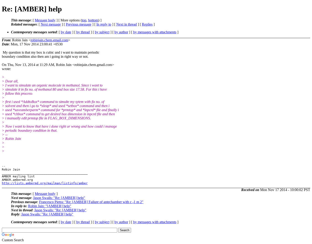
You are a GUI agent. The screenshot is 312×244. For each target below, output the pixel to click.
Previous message (78, 24)
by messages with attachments (154, 32)
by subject (102, 32)
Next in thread (126, 24)
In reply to (103, 24)
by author (121, 32)
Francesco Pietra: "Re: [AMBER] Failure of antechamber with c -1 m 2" (91, 202)
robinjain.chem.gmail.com (49, 40)
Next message (51, 24)
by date (66, 32)
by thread (83, 32)
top (84, 20)
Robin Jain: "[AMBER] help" (49, 206)
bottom (93, 20)
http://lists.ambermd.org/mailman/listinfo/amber (45, 183)
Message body (45, 20)
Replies (147, 24)
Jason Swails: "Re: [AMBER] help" (59, 198)
